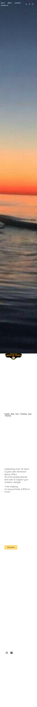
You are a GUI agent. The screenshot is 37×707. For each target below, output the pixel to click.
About (10, 3)
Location (18, 3)
